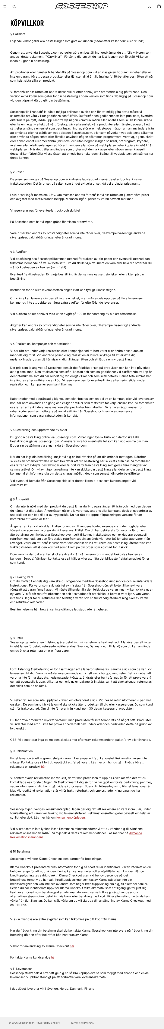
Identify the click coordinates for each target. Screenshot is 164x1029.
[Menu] (5, 6)
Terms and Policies (82, 1023)
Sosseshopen (26, 1022)
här (43, 766)
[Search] (14, 6)
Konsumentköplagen (70, 817)
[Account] (149, 6)
